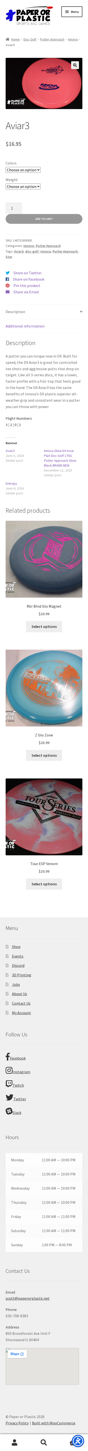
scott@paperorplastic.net (28, 1298)
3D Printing (21, 974)
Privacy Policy (17, 1422)
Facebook (18, 1058)
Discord (18, 965)
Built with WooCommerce (53, 1422)
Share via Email (26, 291)
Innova (73, 39)
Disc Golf (29, 39)
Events (17, 956)
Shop (16, 946)
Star (9, 257)
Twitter (19, 1098)
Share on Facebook (28, 279)
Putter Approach (52, 39)
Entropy (11, 483)
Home (15, 39)
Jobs (16, 984)
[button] (75, 65)
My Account (21, 1012)
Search (44, 1442)
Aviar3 (18, 251)
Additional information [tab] (25, 326)
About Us (19, 993)
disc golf (32, 251)
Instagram (21, 1071)
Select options (44, 626)
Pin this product (26, 285)
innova (45, 251)
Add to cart (44, 219)
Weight (12, 179)
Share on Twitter (27, 272)
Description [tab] (15, 311)
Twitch (18, 1085)
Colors (11, 163)
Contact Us (21, 1003)
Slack (16, 1112)
